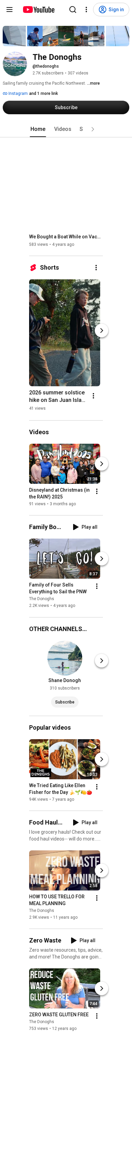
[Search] (73, 9)
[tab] (38, 129)
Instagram (17, 93)
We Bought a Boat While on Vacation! (66, 236)
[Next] (101, 330)
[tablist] (66, 129)
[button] (93, 129)
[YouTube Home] (38, 9)
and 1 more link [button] (43, 93)
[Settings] (86, 9)
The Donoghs (41, 599)
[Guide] (9, 9)
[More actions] (96, 267)
